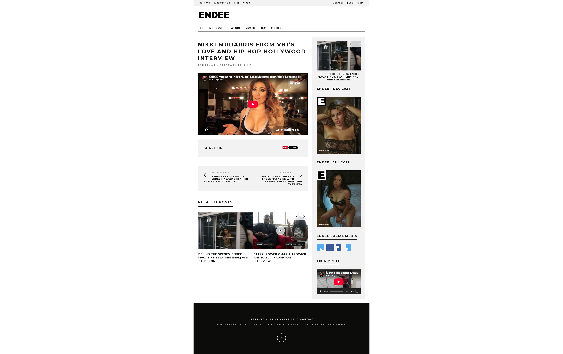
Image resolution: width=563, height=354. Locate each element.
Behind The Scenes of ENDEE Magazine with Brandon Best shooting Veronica (281, 180)
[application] (339, 281)
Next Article (286, 173)
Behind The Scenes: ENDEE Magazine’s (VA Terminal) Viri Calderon (223, 258)
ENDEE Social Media (337, 236)
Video (246, 3)
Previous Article (222, 173)
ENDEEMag (207, 65)
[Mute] (352, 291)
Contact (204, 3)
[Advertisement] (311, 15)
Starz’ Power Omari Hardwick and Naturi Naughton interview (280, 258)
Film (263, 28)
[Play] (320, 291)
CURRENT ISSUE (211, 28)
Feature (234, 28)
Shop (237, 3)
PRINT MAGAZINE (282, 319)
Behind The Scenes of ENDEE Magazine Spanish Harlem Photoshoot (226, 179)
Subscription (222, 3)
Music (250, 28)
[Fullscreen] (356, 291)
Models (277, 28)
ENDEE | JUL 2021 (333, 162)
